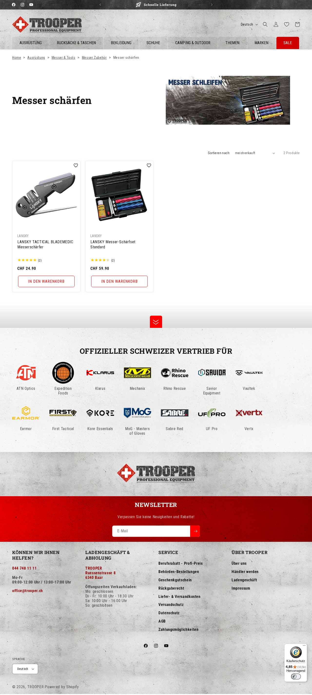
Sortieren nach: (219, 153)
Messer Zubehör (94, 58)
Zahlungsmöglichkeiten (178, 629)
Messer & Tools (63, 58)
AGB (162, 621)
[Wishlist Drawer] (286, 24)
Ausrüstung (36, 58)
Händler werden (245, 571)
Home (16, 58)
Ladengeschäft (244, 580)
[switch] (296, 676)
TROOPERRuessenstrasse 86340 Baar (100, 573)
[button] (265, 24)
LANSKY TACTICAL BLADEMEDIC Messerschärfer (45, 244)
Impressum (241, 588)
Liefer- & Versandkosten (179, 596)
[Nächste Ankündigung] (211, 4)
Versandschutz (171, 604)
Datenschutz (169, 613)
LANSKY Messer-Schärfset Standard (113, 244)
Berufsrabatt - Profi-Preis (180, 563)
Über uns (239, 563)
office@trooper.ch (27, 590)
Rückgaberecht (171, 588)
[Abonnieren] (195, 531)
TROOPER (35, 687)
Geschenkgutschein (175, 580)
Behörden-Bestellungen (178, 571)
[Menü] (304, 647)
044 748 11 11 (24, 568)
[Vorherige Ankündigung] (100, 4)
